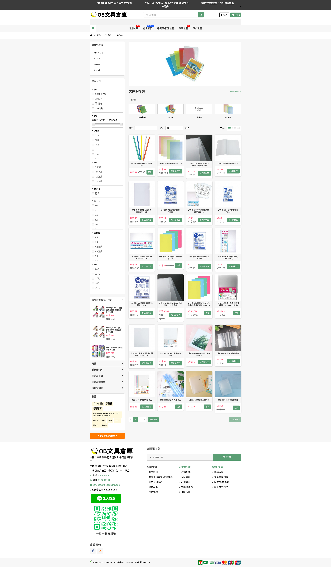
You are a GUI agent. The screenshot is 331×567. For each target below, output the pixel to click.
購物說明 (184, 27)
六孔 (97, 283)
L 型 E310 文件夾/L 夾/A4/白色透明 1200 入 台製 (170, 304)
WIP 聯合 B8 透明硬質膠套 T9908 (228, 211)
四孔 (97, 288)
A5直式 (98, 251)
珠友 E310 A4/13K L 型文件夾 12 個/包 (199, 354)
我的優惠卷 (187, 487)
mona (117, 420)
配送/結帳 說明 (222, 482)
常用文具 (134, 27)
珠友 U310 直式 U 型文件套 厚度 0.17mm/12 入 (142, 354)
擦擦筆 (95, 420)
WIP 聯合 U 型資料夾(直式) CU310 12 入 (228, 258)
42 (96, 210)
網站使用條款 (156, 482)
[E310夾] (170, 109)
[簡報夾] (199, 109)
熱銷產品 (153, 487)
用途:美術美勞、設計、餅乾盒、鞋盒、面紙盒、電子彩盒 (106, 415)
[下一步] (144, 419)
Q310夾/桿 (98, 53)
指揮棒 (104, 425)
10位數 (98, 172)
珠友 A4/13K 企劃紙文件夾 (199, 400)
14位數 (98, 181)
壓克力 (95, 425)
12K (97, 135)
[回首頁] (91, 35)
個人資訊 (186, 477)
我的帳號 (185, 467)
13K (97, 140)
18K (97, 149)
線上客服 (148, 27)
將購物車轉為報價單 (107, 436)
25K (97, 154)
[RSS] (100, 551)
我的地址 (186, 482)
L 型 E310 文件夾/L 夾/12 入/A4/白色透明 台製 (199, 164)
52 (96, 219)
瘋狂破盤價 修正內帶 (102, 300)
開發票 (213, 3)
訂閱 (228, 457)
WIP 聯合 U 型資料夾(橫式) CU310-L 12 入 (142, 258)
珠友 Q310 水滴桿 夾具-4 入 (170, 400)
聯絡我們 (153, 491)
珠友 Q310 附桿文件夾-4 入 (142, 400)
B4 (96, 256)
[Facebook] (93, 551)
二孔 (97, 278)
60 (96, 224)
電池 (94, 363)
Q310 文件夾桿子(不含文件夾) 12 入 (142, 164)
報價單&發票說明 (165, 28)
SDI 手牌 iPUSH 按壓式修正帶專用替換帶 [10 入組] (114, 310)
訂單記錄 (186, 472)
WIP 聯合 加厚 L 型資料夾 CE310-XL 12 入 (141, 211)
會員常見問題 (221, 477)
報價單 (230, 3)
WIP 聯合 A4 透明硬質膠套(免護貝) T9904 (142, 304)
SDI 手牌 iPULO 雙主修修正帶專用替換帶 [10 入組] (114, 330)
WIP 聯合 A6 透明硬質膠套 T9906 (170, 211)
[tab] (107, 300)
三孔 (97, 273)
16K (97, 144)
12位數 (98, 176)
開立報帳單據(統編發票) (161, 477)
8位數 (98, 167)
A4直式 (98, 246)
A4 (96, 242)
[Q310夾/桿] (142, 109)
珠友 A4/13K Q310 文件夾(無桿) (170, 354)
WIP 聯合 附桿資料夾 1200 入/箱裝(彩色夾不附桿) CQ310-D (199, 304)
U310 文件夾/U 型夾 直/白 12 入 (170, 163)
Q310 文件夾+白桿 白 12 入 (228, 163)
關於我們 (197, 28)
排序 (131, 128)
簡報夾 (97, 64)
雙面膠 (97, 408)
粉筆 (109, 403)
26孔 (97, 269)
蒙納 (110, 420)
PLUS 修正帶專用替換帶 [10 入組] (114, 349)
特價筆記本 (97, 369)
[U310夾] (228, 109)
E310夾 (97, 59)
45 (96, 215)
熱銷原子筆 (97, 376)
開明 (103, 420)
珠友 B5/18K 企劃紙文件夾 (228, 400)
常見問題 (217, 467)
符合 (97, 193)
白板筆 (98, 404)
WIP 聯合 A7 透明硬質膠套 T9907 (199, 258)
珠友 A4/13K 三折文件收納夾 (228, 353)
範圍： (95, 120)
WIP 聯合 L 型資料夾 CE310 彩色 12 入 (170, 258)
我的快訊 (186, 491)
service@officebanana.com (106, 484)
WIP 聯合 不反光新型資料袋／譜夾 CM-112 (199, 211)
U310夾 (97, 70)
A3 (96, 237)
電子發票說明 (221, 487)
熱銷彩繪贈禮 (98, 382)
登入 (225, 14)
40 (96, 205)
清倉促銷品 (97, 388)
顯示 (162, 128)
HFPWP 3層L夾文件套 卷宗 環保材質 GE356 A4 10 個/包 (228, 304)
